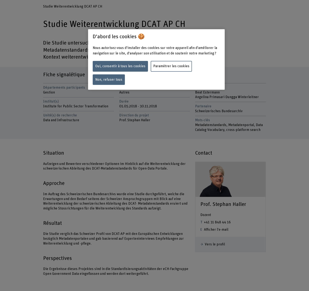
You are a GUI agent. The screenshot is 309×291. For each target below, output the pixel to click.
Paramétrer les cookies (171, 66)
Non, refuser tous (108, 80)
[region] (156, 59)
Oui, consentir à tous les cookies (120, 66)
